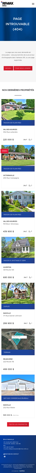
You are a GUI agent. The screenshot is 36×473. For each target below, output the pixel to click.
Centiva (21, 470)
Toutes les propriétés (18, 424)
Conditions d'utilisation (19, 467)
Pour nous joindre (23, 68)
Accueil (8, 68)
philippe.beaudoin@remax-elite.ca (18, 449)
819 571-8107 (10, 447)
